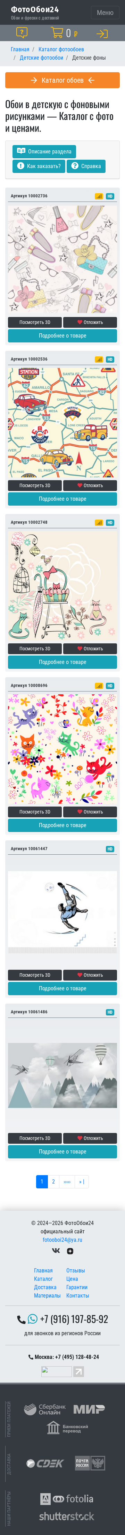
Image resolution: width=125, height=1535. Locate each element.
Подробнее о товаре (62, 335)
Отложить (93, 322)
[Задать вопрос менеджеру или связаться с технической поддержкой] (23, 32)
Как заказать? (43, 166)
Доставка (45, 1287)
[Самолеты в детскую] (62, 1075)
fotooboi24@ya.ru (62, 1240)
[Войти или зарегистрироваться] (103, 33)
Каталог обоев (62, 80)
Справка (90, 166)
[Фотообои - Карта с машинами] (62, 422)
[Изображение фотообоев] (62, 748)
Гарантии (77, 1287)
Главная (43, 1270)
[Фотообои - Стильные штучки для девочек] (62, 259)
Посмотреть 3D (34, 322)
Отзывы (75, 1270)
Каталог (43, 1279)
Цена (72, 1279)
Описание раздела (49, 151)
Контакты (77, 1295)
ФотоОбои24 (35, 9)
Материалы (47, 1295)
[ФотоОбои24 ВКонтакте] (56, 1251)
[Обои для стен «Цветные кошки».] (62, 585)
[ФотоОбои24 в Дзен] (70, 1251)
